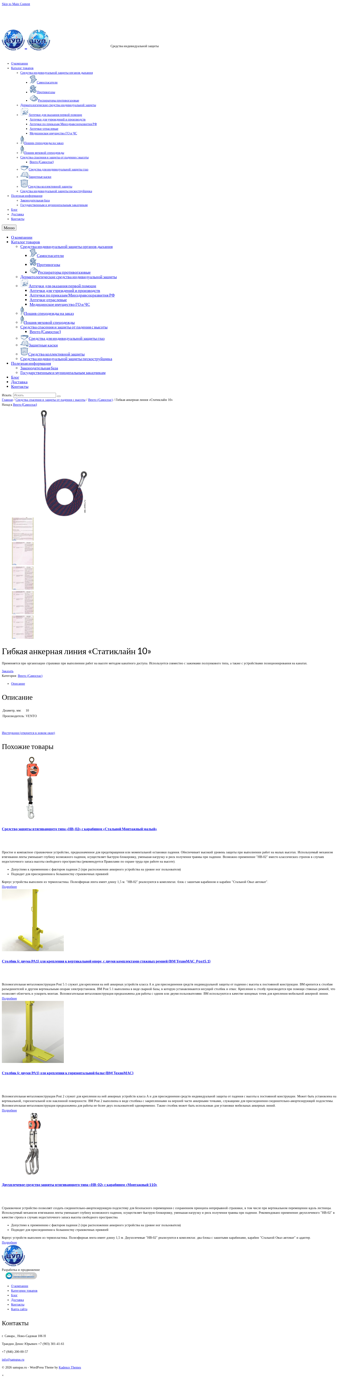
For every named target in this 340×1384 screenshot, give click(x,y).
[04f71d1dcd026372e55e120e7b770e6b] (64, 515)
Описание (18, 683)
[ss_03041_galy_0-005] (22, 564)
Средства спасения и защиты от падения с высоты (50, 400)
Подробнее (9, 887)
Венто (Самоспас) (100, 400)
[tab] (174, 683)
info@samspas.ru (13, 10)
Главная (7, 400)
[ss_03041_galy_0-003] (22, 613)
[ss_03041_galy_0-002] (22, 637)
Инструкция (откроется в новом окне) (28, 733)
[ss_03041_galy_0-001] (22, 539)
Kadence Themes (70, 1367)
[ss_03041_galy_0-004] (22, 588)
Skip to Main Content (16, 4)
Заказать (7, 671)
